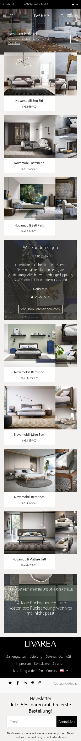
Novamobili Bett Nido (29, 372)
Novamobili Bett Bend (29, 163)
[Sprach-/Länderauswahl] (75, 4)
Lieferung (35, 656)
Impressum (23, 664)
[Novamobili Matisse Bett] (42, 532)
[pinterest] (32, 683)
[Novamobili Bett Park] (42, 198)
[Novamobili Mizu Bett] (42, 407)
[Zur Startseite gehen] (40, 15)
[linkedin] (25, 683)
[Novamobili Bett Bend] (42, 136)
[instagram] (39, 683)
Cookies (51, 671)
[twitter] (10, 683)
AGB (68, 656)
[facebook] (17, 683)
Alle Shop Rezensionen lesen (40, 309)
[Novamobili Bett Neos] (42, 470)
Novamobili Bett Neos (29, 497)
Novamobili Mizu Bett (29, 435)
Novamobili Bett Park (29, 225)
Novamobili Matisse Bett (29, 559)
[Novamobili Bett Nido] (42, 345)
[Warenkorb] (77, 15)
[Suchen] (62, 15)
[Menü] (4, 15)
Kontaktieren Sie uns (48, 664)
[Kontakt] (69, 15)
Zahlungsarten (16, 656)
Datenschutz (54, 656)
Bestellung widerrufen (28, 671)
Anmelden (67, 721)
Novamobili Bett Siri (29, 101)
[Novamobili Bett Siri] (42, 73)
